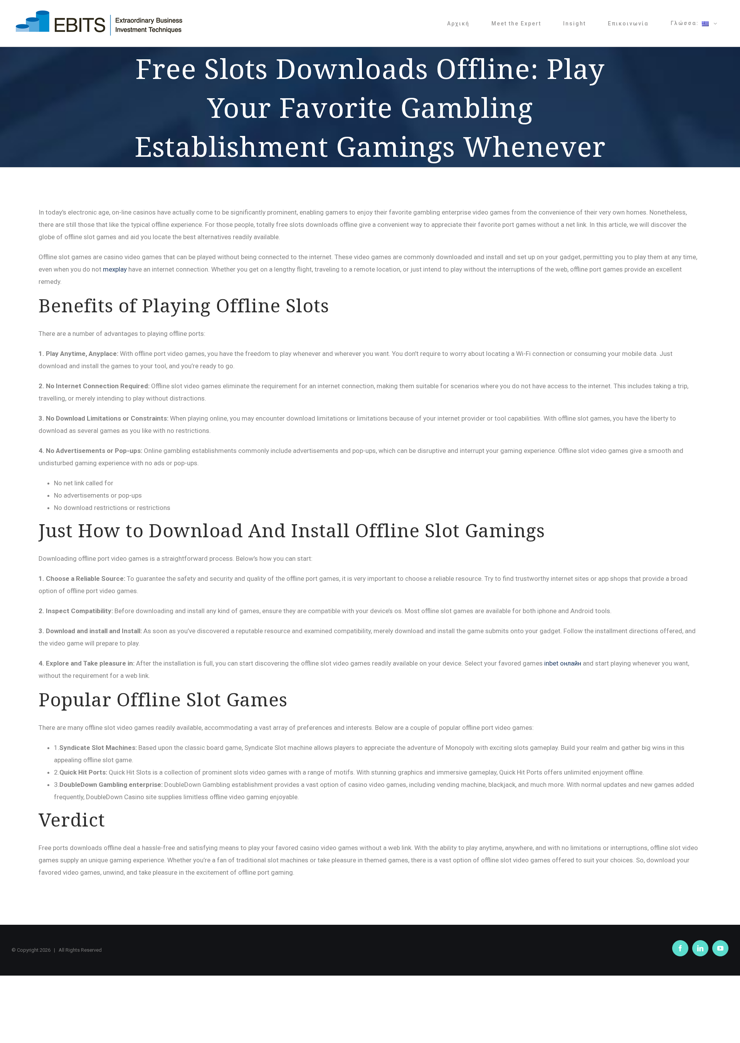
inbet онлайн (562, 663)
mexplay (115, 269)
